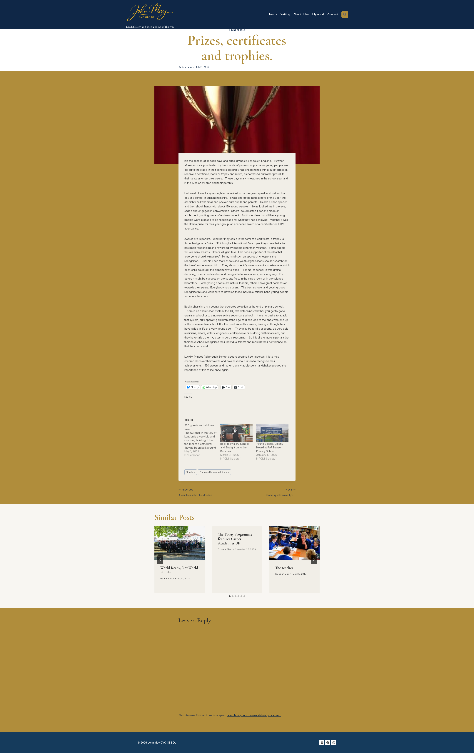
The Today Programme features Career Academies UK (235, 539)
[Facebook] (327, 742)
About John (301, 14)
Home (273, 14)
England (191, 472)
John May (187, 67)
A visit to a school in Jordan (195, 492)
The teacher (284, 568)
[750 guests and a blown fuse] (202, 440)
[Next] (314, 559)
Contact (332, 14)
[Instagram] (333, 742)
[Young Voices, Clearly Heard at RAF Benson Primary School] (272, 433)
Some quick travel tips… (281, 492)
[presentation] (179, 543)
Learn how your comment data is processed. (254, 715)
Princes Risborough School (214, 472)
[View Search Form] (344, 14)
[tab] (230, 596)
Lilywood (318, 14)
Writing (285, 14)
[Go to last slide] (160, 559)
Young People (237, 30)
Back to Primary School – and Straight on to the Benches (235, 447)
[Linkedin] (321, 742)
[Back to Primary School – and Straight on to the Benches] (236, 433)
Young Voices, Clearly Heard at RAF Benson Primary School (269, 447)
